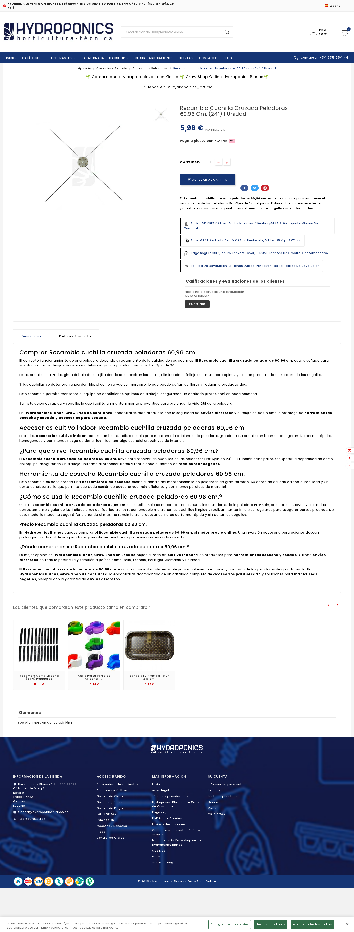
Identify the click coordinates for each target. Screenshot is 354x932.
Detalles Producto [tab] (75, 336)
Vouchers (215, 808)
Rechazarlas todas (270, 924)
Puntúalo (197, 304)
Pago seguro (162, 812)
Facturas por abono (223, 796)
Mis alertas (216, 814)
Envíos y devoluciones (169, 824)
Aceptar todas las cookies (312, 924)
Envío (156, 784)
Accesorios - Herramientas (117, 784)
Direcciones (217, 802)
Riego (101, 832)
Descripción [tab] (32, 336)
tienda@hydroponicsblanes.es (43, 812)
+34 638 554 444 (32, 819)
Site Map (159, 851)
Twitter (255, 188)
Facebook (244, 188)
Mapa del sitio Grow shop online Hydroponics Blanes (177, 842)
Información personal (224, 784)
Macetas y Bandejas (112, 826)
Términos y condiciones (170, 796)
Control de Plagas (111, 808)
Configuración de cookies (229, 924)
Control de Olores (110, 838)
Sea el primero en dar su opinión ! (45, 722)
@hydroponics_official (190, 87)
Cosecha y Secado (111, 802)
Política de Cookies (167, 818)
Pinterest (265, 188)
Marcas (157, 856)
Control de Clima (110, 796)
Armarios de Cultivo (112, 790)
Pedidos (214, 790)
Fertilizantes (106, 814)
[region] (177, 924)
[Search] (227, 32)
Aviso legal (160, 790)
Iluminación (105, 820)
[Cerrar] (347, 924)
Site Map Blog (162, 862)
